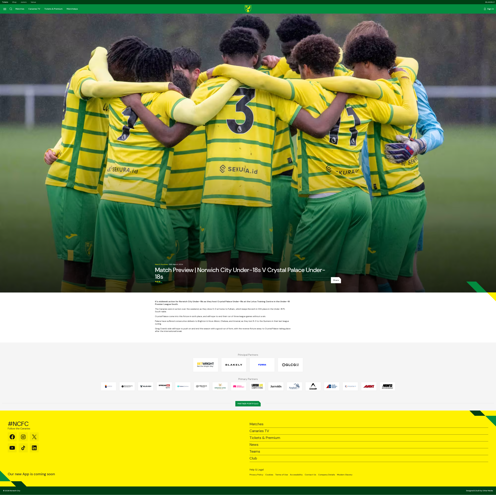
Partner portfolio (248, 403)
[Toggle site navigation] (4, 9)
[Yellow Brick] (201, 386)
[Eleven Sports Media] (145, 386)
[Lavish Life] (257, 386)
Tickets (5, 2)
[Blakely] (490, 2)
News (254, 444)
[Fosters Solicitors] (182, 386)
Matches (20, 8)
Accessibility (296, 474)
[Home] (248, 9)
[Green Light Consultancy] (290, 365)
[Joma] (262, 365)
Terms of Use (281, 474)
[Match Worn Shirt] (387, 386)
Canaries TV (34, 8)
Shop (14, 2)
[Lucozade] (313, 386)
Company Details (326, 474)
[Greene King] (220, 386)
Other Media (488, 491)
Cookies (269, 474)
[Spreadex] (164, 386)
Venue (33, 2)
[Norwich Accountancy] (238, 386)
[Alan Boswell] (331, 386)
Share (336, 280)
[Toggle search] (10, 9)
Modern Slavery (344, 474)
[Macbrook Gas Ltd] (350, 386)
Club (253, 458)
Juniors (24, 2)
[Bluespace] (108, 386)
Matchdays (72, 8)
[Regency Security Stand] (127, 386)
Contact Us (310, 474)
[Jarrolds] (275, 386)
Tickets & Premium (53, 8)
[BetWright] (205, 365)
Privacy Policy (256, 474)
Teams (255, 451)
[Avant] (368, 386)
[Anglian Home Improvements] (294, 386)
